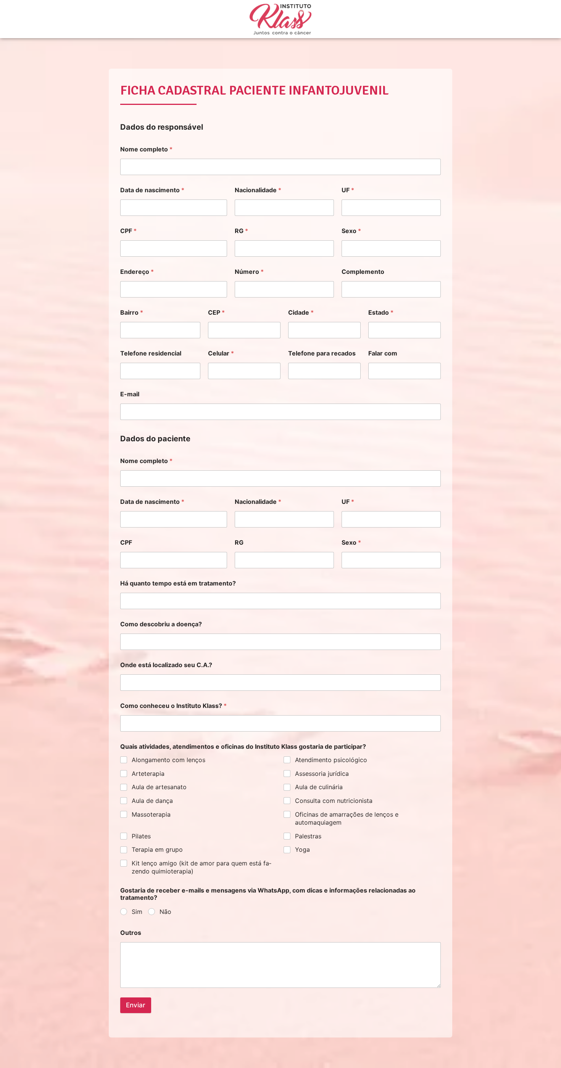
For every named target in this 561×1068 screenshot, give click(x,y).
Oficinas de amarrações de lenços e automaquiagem (346, 818)
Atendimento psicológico (331, 760)
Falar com (382, 353)
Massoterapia (151, 814)
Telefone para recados (322, 353)
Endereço (137, 271)
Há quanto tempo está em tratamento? (178, 583)
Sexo (351, 231)
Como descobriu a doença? (161, 624)
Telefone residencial (150, 353)
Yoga (302, 849)
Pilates (141, 836)
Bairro (131, 312)
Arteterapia (148, 773)
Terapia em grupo (157, 849)
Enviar (135, 1005)
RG (241, 231)
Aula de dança (152, 800)
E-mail (129, 394)
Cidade (301, 312)
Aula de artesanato (159, 787)
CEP (216, 312)
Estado (380, 312)
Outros (130, 932)
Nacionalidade (258, 190)
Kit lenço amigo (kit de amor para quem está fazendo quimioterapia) (201, 867)
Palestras (308, 836)
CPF (128, 231)
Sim (137, 911)
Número (249, 271)
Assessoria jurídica (322, 773)
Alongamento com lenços (168, 760)
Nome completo (146, 149)
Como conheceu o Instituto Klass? (173, 705)
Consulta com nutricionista (333, 800)
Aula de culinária (319, 787)
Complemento (363, 271)
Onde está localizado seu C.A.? (166, 665)
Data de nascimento (152, 190)
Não (165, 911)
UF (348, 190)
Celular (221, 353)
